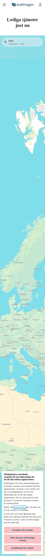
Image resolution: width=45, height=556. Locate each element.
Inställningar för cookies (22, 548)
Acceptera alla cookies (22, 530)
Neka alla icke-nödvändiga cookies (22, 539)
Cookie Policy (19, 507)
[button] (40, 4)
